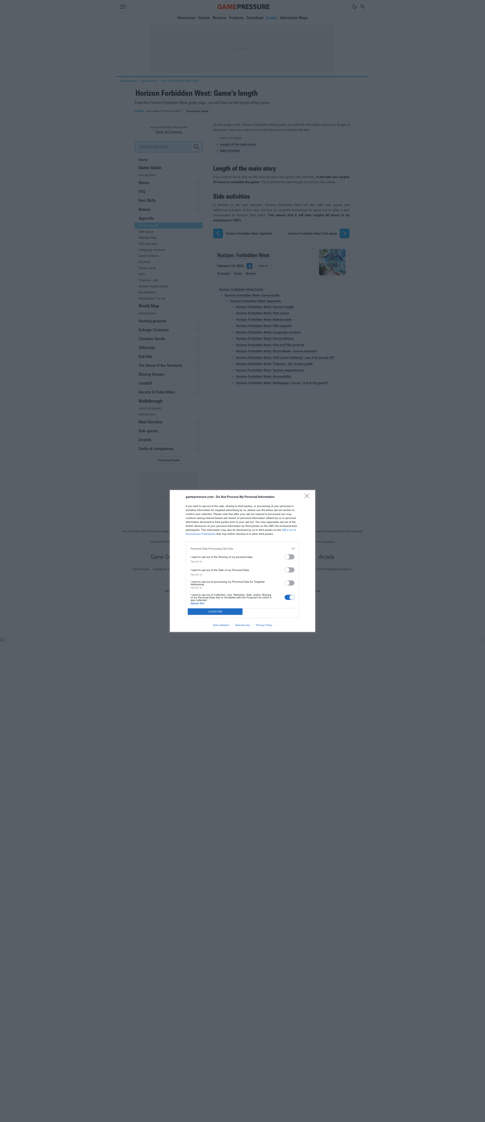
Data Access (242, 625)
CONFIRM (215, 611)
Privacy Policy (264, 625)
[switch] (289, 556)
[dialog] (242, 561)
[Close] (308, 497)
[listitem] (242, 549)
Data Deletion (221, 625)
